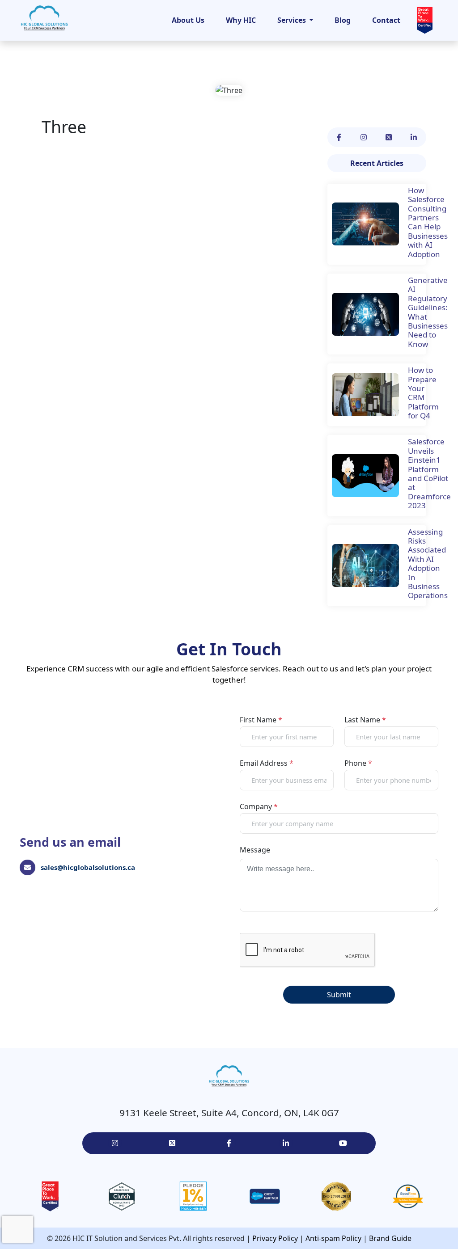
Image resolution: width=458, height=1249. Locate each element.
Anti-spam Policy (333, 1238)
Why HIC (241, 20)
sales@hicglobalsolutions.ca (88, 867)
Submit (339, 995)
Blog (343, 20)
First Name (261, 720)
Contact (386, 20)
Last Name (365, 720)
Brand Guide (390, 1238)
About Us (188, 20)
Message (255, 850)
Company (259, 806)
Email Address (266, 763)
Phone (358, 763)
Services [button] (292, 20)
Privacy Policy (275, 1238)
